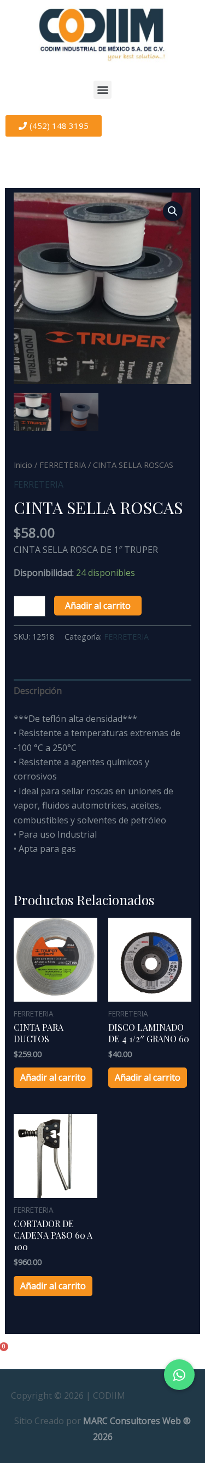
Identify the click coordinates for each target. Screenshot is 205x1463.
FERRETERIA (62, 464)
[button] (102, 90)
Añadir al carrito (98, 606)
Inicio (23, 464)
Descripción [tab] (38, 691)
